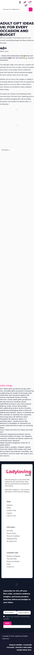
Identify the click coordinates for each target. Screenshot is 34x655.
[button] (20, 2)
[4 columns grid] (1, 144)
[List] (5, 144)
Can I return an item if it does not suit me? (16, 431)
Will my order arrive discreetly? (13, 406)
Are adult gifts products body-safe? (15, 389)
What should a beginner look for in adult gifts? (15, 444)
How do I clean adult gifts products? (15, 399)
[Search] (30, 9)
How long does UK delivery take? (14, 417)
